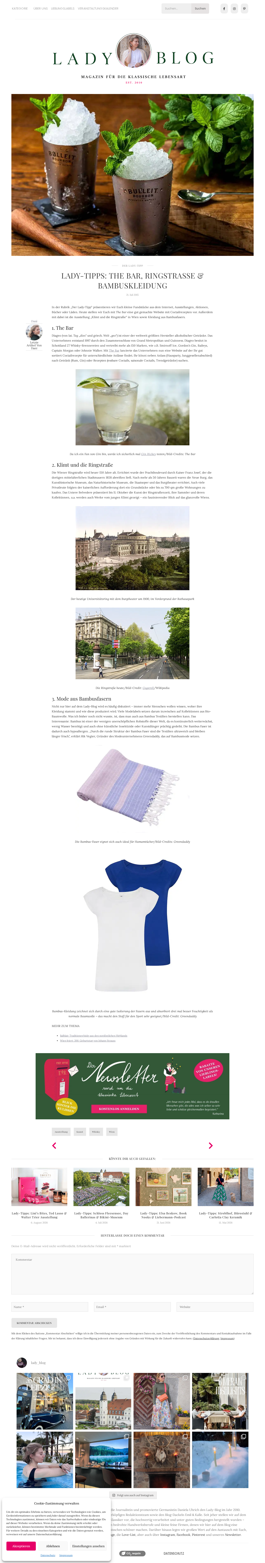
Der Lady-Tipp (132, 265)
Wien (112, 1131)
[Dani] (34, 331)
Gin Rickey (148, 454)
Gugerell (148, 688)
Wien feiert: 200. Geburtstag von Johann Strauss (88, 1040)
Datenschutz (48, 1555)
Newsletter (233, 1535)
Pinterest (198, 1535)
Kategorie (20, 8)
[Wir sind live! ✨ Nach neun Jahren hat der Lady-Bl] (103, 1401)
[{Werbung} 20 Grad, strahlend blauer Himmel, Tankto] (45, 1460)
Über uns (41, 8)
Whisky (96, 1131)
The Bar (114, 350)
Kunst (80, 1131)
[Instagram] (234, 8)
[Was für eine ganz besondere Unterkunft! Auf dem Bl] (162, 1401)
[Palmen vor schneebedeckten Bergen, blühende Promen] (220, 1401)
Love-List (129, 1535)
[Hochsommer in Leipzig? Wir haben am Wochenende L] (45, 1401)
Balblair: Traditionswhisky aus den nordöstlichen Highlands (93, 1035)
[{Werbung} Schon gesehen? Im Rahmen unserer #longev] (103, 1460)
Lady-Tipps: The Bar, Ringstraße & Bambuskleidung (132, 280)
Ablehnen (53, 1546)
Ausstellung (61, 1131)
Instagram (167, 1535)
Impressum (66, 1555)
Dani (34, 321)
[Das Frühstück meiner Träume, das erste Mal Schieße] (162, 1460)
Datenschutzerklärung (206, 1338)
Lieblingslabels (63, 8)
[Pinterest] (244, 8)
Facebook (183, 1535)
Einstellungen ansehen (88, 1546)
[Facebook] (224, 8)
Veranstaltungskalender (98, 8)
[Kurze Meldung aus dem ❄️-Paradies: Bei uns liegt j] (220, 1460)
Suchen (200, 8)
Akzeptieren (21, 1546)
